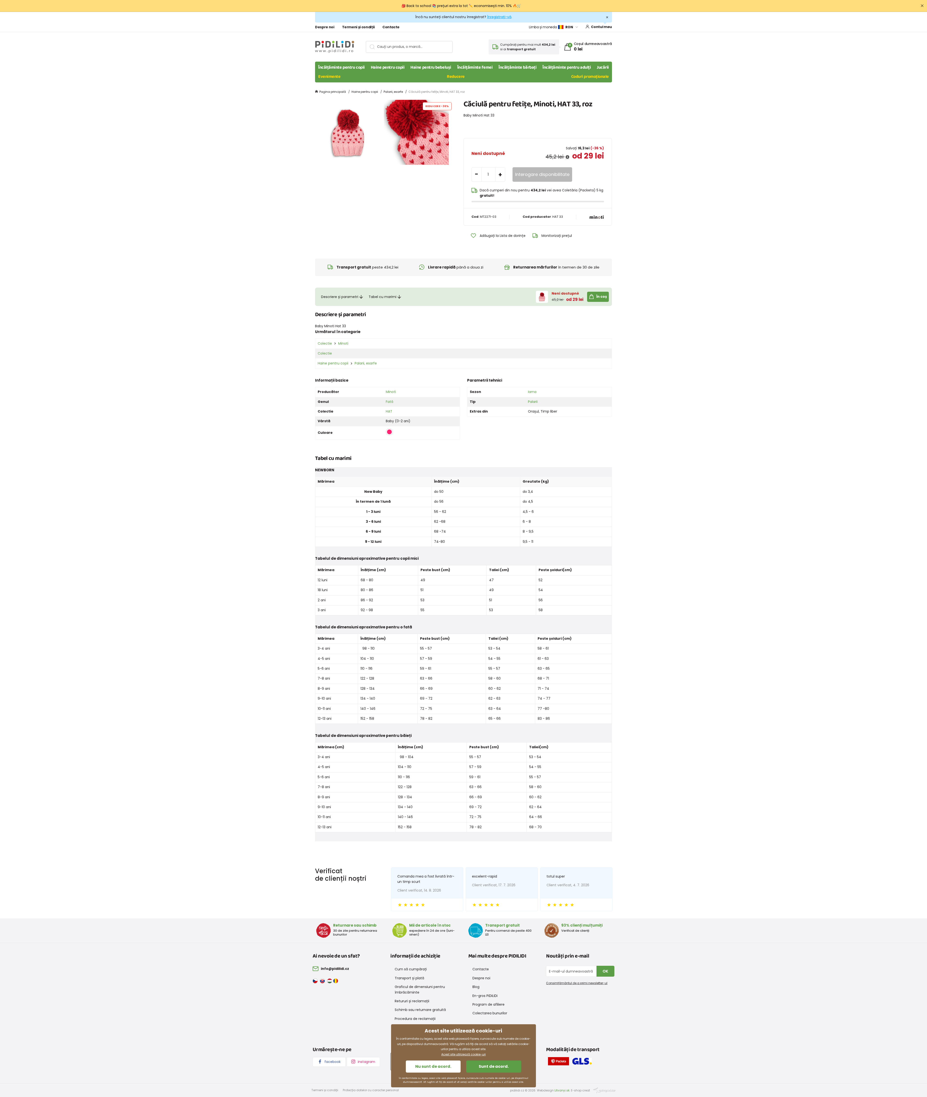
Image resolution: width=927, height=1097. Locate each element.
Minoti (343, 343)
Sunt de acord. (494, 1066)
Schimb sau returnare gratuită (420, 1009)
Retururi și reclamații (412, 1001)
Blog (475, 986)
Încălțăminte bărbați (517, 67)
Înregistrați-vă (499, 17)
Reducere (455, 76)
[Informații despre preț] (567, 157)
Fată (389, 401)
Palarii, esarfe (393, 92)
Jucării (603, 67)
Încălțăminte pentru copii (341, 67)
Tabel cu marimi (382, 296)
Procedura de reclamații (415, 1018)
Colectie (325, 343)
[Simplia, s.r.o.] (604, 1090)
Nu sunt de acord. (433, 1066)
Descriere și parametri (339, 296)
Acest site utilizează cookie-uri (463, 1054)
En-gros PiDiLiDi (485, 995)
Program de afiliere (488, 1004)
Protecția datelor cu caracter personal (371, 1090)
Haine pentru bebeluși (430, 67)
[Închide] (922, 5)
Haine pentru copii (388, 67)
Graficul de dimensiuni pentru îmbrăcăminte (420, 989)
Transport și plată (409, 978)
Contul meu (601, 26)
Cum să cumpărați (411, 969)
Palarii (533, 401)
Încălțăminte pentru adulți (566, 67)
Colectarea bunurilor (489, 1013)
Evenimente (329, 76)
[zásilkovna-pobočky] (559, 1062)
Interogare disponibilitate (542, 174)
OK (605, 971)
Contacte (391, 27)
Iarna (532, 391)
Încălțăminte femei (475, 67)
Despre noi (324, 27)
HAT (389, 411)
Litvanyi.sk (562, 1090)
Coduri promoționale (590, 76)
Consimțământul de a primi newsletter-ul (576, 983)
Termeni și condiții (358, 27)
